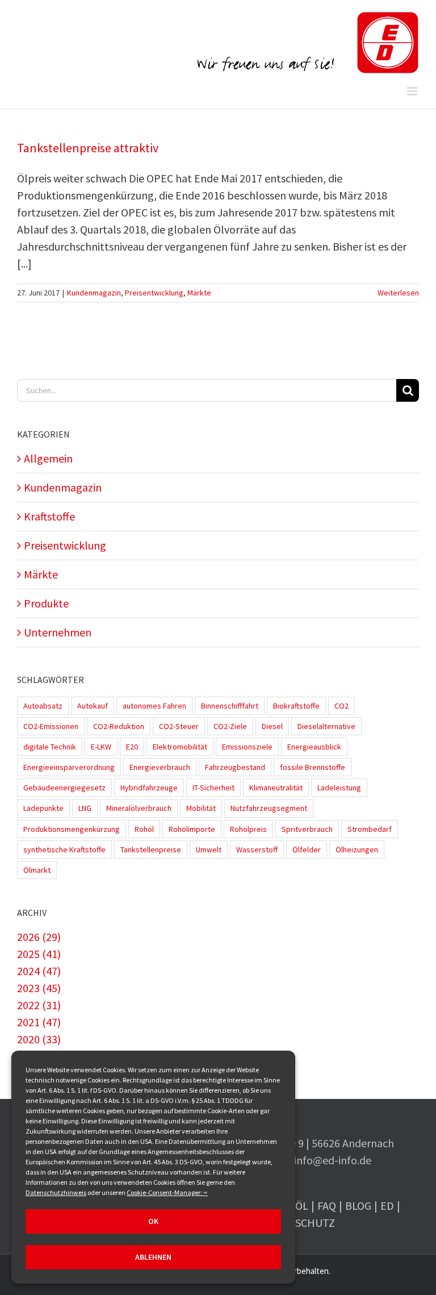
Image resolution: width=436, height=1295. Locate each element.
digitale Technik (49, 747)
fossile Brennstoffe (312, 767)
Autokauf (92, 706)
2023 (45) (39, 988)
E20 (132, 747)
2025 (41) (39, 954)
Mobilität (201, 808)
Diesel (272, 726)
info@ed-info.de (332, 1160)
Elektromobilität (180, 747)
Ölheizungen (357, 849)
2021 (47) (39, 1022)
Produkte (46, 603)
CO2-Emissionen (50, 726)
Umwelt (208, 849)
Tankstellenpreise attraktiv (87, 148)
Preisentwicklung (154, 293)
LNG (84, 808)
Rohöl (144, 829)
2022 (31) (39, 1005)
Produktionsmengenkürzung (71, 829)
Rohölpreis (248, 829)
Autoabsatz (42, 706)
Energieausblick (314, 747)
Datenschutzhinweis (56, 1192)
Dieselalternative (326, 726)
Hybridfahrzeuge (149, 787)
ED (387, 1205)
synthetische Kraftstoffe (64, 849)
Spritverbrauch (307, 829)
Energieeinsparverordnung (69, 767)
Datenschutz (298, 1222)
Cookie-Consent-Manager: (165, 1192)
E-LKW (101, 747)
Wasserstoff (257, 849)
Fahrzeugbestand (235, 767)
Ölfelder (306, 849)
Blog (358, 1205)
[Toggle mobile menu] (413, 91)
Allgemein (48, 458)
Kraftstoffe (49, 516)
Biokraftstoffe (296, 706)
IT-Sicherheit (213, 787)
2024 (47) (39, 971)
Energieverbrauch (159, 767)
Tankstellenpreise (150, 849)
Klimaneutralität (276, 787)
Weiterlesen (398, 293)
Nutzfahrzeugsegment (268, 808)
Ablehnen (153, 1257)
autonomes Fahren (154, 706)
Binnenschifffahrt (229, 706)
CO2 (341, 706)
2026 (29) (39, 937)
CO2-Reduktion (118, 726)
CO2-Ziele (230, 726)
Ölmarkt (37, 870)
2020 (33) (39, 1039)
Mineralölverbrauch (138, 808)
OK (153, 1221)
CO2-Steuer (179, 726)
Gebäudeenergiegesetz (64, 787)
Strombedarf (369, 829)
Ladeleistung (339, 787)
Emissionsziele (247, 747)
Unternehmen (57, 632)
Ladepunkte (43, 808)
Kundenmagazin (94, 293)
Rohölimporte (192, 829)
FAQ (326, 1205)
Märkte (199, 293)
